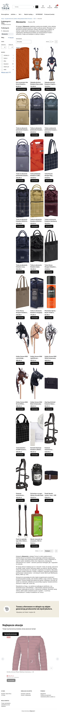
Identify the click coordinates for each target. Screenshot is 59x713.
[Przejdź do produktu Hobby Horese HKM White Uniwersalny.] (51, 337)
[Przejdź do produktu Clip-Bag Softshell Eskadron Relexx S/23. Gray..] (51, 383)
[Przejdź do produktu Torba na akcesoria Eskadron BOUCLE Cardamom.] (36, 200)
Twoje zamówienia (5, 703)
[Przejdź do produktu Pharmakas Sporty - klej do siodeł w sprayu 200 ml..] (51, 292)
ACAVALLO (6, 55)
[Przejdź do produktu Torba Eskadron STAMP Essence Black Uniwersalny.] (22, 429)
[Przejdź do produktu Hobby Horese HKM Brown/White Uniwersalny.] (22, 383)
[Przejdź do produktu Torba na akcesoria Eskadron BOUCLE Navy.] (22, 200)
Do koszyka (20, 135)
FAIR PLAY (6, 66)
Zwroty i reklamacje (26, 695)
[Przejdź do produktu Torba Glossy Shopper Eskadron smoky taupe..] (22, 292)
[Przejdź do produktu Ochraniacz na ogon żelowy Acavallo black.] (36, 474)
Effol (5, 61)
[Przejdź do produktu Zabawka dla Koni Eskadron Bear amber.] (36, 63)
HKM (5, 69)
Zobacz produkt (21, 89)
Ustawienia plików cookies (47, 696)
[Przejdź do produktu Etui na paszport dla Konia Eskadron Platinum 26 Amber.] (22, 63)
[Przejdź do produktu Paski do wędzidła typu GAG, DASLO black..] (22, 520)
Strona (47, 41)
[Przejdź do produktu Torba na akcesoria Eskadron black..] (36, 246)
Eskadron (6, 64)
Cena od (3, 44)
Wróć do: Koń (6, 30)
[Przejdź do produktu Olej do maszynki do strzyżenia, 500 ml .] (36, 520)
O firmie (3, 695)
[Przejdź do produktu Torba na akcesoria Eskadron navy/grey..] (36, 292)
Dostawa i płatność (25, 693)
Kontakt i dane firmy (6, 693)
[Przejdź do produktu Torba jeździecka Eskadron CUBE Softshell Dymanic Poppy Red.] (36, 155)
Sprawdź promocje (10, 634)
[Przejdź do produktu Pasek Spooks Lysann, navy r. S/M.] (51, 474)
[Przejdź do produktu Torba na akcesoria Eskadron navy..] (22, 246)
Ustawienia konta (5, 704)
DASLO (5, 58)
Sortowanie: (19, 38)
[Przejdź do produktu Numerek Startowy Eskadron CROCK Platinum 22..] (36, 429)
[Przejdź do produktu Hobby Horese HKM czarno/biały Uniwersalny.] (22, 337)
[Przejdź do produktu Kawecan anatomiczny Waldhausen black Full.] (22, 474)
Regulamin (43, 693)
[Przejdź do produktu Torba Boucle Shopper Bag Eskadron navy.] (51, 155)
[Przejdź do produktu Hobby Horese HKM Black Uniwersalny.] (36, 383)
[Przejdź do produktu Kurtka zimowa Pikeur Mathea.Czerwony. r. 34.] (30, 653)
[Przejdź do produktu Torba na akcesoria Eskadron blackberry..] (51, 200)
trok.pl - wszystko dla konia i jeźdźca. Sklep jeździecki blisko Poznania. (16, 18)
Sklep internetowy (28, 711)
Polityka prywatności (46, 695)
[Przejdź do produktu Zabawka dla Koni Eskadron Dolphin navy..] (51, 63)
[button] (36, 7)
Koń (35, 18)
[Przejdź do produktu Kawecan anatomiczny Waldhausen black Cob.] (51, 429)
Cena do (11, 44)
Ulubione (3, 706)
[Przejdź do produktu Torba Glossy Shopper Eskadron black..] (51, 246)
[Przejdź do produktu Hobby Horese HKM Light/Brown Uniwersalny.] (36, 337)
